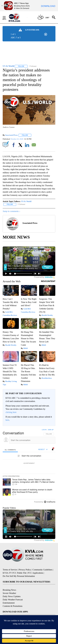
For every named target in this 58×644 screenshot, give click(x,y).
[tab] (10, 449)
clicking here (11, 412)
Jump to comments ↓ (11, 211)
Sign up (50, 429)
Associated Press (11, 135)
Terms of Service (10, 570)
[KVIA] (17, 17)
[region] (29, 466)
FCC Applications (35, 573)
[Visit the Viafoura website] (49, 502)
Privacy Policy (25, 570)
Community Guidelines (42, 570)
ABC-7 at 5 (16, 37)
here (7, 420)
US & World (26, 201)
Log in (44, 429)
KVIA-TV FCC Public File (14, 573)
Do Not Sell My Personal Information (19, 576)
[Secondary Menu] (6, 17)
